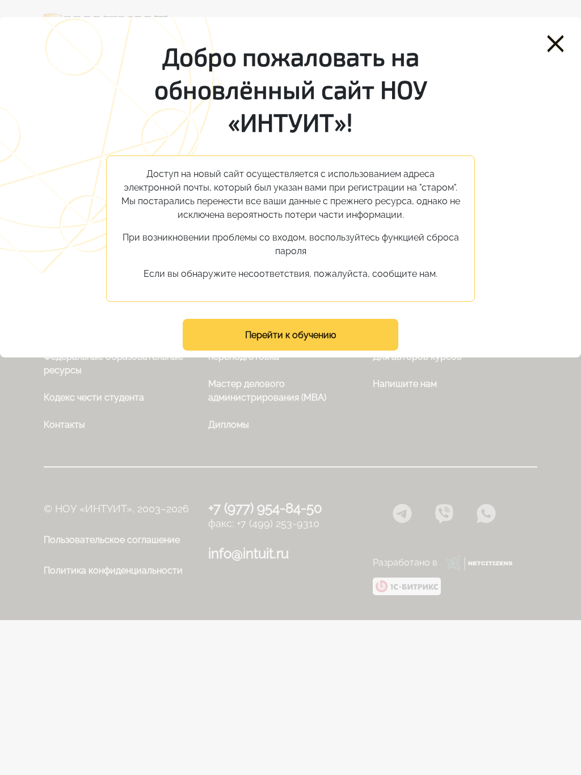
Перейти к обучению (290, 335)
